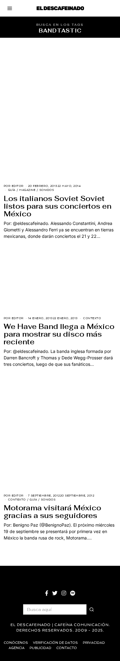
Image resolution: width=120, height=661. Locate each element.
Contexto (92, 318)
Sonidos (46, 189)
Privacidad (94, 643)
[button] (91, 609)
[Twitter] (55, 593)
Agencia (17, 648)
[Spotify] (73, 593)
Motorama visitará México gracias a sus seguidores (52, 511)
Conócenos (16, 643)
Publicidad (40, 648)
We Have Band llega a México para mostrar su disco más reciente (59, 334)
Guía (11, 189)
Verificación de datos (55, 643)
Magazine (27, 189)
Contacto (66, 648)
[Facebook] (46, 593)
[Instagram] (64, 593)
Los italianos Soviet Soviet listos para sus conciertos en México (57, 206)
